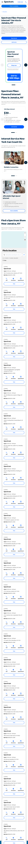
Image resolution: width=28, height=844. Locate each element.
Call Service (14, 42)
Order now (20, 2)
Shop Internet (14, 38)
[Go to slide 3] (16, 132)
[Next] (25, 65)
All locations (4, 11)
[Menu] (2, 2)
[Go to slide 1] (13, 132)
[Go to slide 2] (15, 132)
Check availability (14, 6)
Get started (14, 126)
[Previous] (2, 65)
